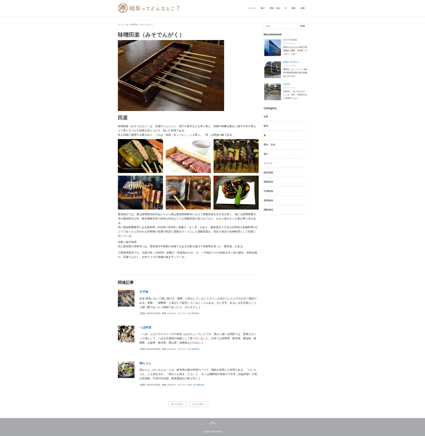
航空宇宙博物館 (290, 40)
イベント (252, 8)
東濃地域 (195, 313)
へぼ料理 (145, 327)
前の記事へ (177, 404)
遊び (263, 8)
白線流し (287, 84)
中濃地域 (268, 191)
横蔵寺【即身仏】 (291, 62)
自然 (303, 8)
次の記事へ (198, 404)
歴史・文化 (275, 8)
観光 (294, 8)
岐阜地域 (268, 172)
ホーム (121, 24)
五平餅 (143, 291)
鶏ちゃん (145, 363)
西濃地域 (268, 181)
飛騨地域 (268, 209)
